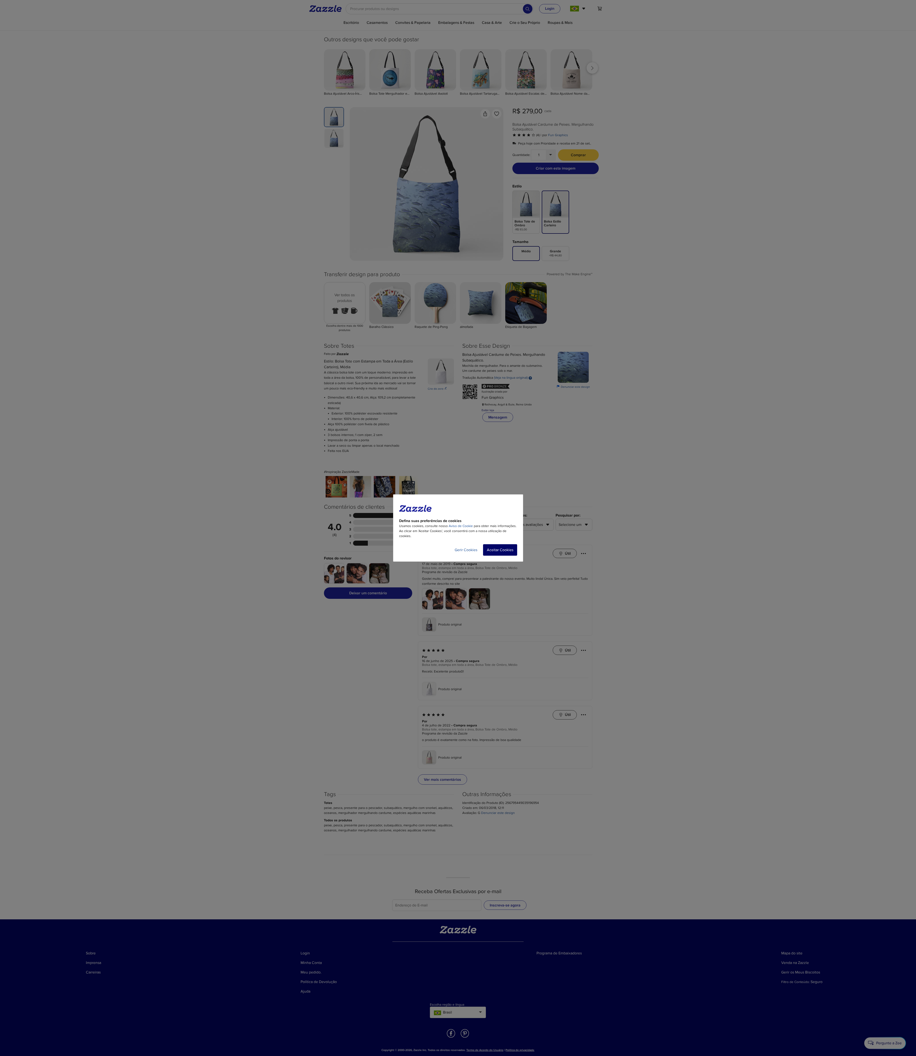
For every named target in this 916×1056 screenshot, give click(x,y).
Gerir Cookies (466, 550)
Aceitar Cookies (500, 550)
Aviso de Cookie (461, 526)
